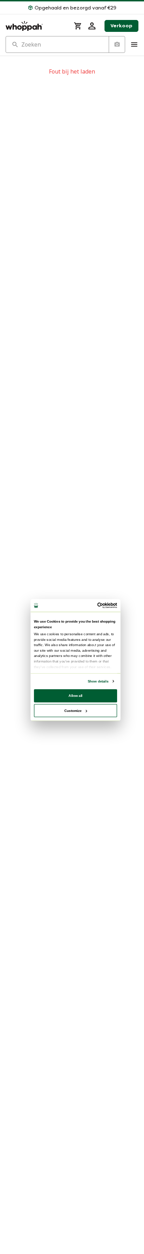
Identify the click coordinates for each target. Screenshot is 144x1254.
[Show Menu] (134, 44)
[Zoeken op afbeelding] (117, 44)
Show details (98, 681)
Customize (72, 710)
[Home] (35, 26)
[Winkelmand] (78, 26)
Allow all (75, 695)
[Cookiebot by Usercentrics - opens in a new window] (97, 605)
